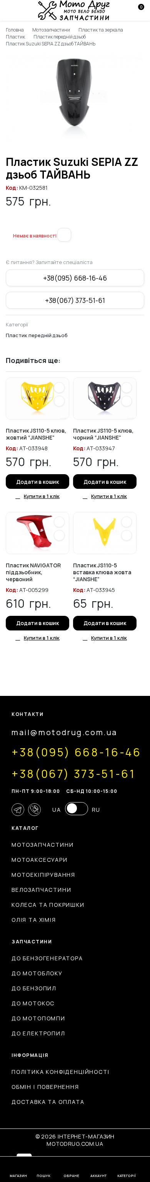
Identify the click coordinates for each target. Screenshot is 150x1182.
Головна (15, 30)
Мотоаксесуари (40, 859)
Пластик (15, 36)
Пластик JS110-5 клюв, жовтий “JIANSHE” (36, 434)
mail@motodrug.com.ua (64, 732)
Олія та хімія (34, 919)
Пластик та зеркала (100, 30)
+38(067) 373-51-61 (75, 300)
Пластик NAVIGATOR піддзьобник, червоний (33, 572)
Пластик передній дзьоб (59, 36)
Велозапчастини (41, 889)
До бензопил (34, 988)
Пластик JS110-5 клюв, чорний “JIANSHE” (103, 434)
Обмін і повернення (45, 1086)
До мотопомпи (38, 1018)
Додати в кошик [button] (37, 481)
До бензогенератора (47, 958)
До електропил (38, 1033)
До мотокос (33, 1003)
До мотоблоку (37, 973)
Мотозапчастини (51, 30)
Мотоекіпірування (43, 874)
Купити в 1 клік (42, 496)
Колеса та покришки (48, 904)
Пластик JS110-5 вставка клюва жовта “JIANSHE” (102, 572)
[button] (9, 223)
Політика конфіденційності (61, 1071)
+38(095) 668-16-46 (75, 278)
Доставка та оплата (48, 1101)
